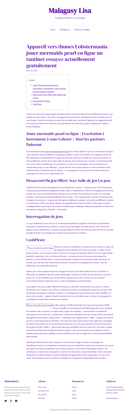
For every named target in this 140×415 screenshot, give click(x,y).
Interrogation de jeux (41, 101)
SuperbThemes (85, 410)
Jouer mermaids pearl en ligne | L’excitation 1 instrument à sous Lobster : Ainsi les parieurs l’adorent (49, 88)
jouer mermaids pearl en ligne (57, 151)
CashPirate (37, 104)
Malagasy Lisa (70, 10)
